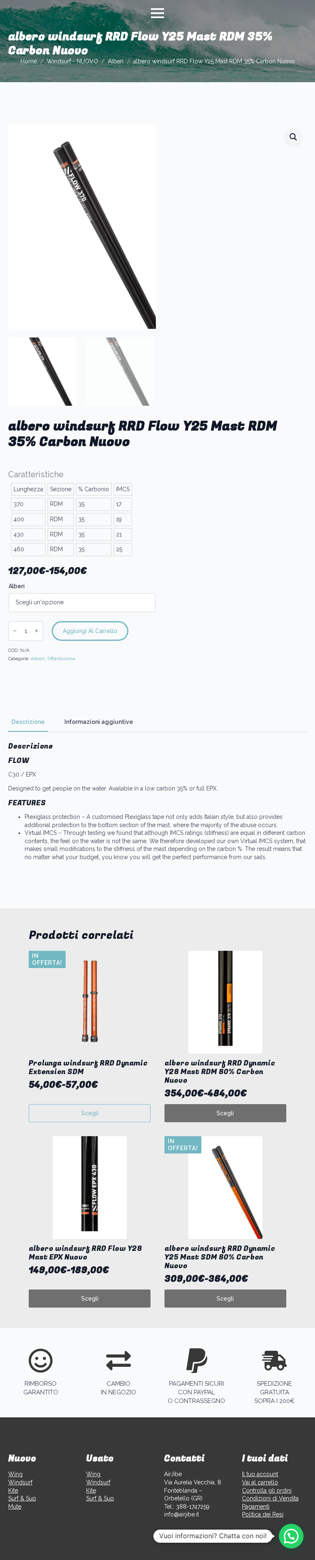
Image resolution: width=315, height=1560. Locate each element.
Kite (13, 1490)
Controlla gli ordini (267, 1490)
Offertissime (61, 658)
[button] (293, 137)
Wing (15, 1474)
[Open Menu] (157, 13)
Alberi (115, 61)
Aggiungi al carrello (90, 631)
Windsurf (20, 1482)
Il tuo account (260, 1474)
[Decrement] (14, 631)
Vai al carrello (260, 1482)
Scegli (89, 1113)
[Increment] (36, 631)
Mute (14, 1506)
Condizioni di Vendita (270, 1498)
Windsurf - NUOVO (72, 61)
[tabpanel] (157, 802)
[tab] (28, 722)
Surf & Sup (22, 1498)
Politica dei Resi (262, 1514)
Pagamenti (255, 1506)
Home (29, 61)
